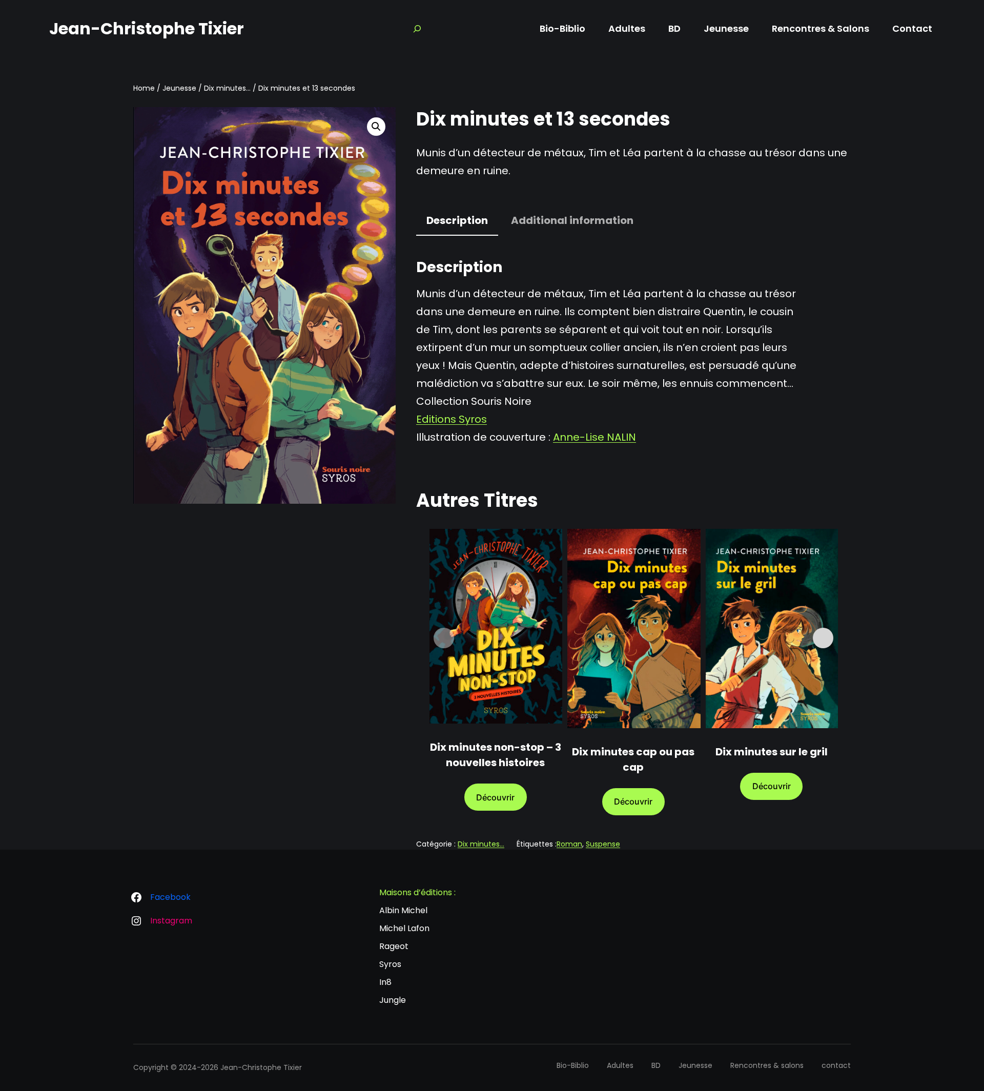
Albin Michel (403, 910)
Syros (390, 964)
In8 (385, 982)
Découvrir (495, 797)
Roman (569, 844)
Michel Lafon (404, 928)
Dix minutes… (227, 88)
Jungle (392, 1000)
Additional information (572, 220)
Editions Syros (451, 419)
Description (457, 220)
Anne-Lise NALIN (594, 437)
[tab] (457, 221)
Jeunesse (179, 88)
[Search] (417, 28)
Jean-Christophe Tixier (146, 28)
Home (144, 88)
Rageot (393, 946)
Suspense (603, 844)
